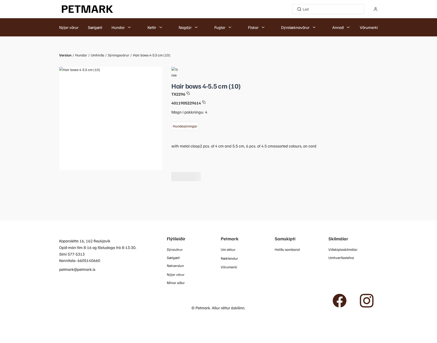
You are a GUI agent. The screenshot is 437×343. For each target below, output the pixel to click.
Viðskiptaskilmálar (343, 249)
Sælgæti (95, 27)
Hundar (81, 55)
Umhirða (97, 55)
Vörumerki (369, 27)
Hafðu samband (287, 249)
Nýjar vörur (69, 27)
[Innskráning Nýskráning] (375, 9)
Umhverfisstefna (341, 257)
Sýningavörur (118, 55)
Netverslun (175, 265)
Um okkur (228, 249)
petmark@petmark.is (77, 269)
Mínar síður (176, 282)
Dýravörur (175, 249)
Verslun (65, 55)
